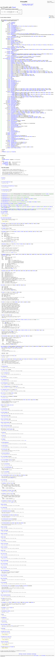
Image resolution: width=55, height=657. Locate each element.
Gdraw (12, 44)
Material (12, 88)
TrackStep (12, 140)
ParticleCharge (13, 100)
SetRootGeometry (13, 122)
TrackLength (13, 133)
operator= (8, 151)
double (12, 252)
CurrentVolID (4, 456)
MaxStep (12, 91)
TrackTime (12, 141)
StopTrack (3, 432)
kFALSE (6, 221)
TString (17, 49)
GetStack (12, 58)
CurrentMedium (4, 211)
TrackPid (12, 137)
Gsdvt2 (12, 68)
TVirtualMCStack (7, 58)
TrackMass (12, 134)
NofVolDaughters (13, 97)
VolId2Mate (4, 379)
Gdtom (12, 46)
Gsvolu (12, 74)
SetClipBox (4, 602)
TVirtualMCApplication (5, 159)
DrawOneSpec (13, 37)
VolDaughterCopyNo (14, 142)
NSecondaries (13, 99)
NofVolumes (12, 98)
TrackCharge (13, 132)
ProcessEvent (13, 106)
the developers (44, 655)
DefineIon (12, 33)
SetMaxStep (12, 119)
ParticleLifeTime (13, 101)
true (25, 440)
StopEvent (3, 435)
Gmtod (12, 62)
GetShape (12, 57)
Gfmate (12, 60)
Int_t (9, 25)
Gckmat (3, 228)
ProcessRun (12, 107)
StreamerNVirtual (13, 131)
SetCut (12, 113)
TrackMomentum (13, 135)
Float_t (14, 46)
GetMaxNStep (4, 507)
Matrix (12, 90)
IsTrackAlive (5, 578)
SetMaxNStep (13, 118)
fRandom (6, 644)
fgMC (5, 215)
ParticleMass (13, 102)
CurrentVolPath (13, 31)
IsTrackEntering (5, 560)
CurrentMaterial (4, 475)
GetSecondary (13, 56)
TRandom (8, 55)
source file (31, 4)
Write (2, 360)
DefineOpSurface (13, 34)
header (6, 20)
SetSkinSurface (13, 123)
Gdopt (3, 598)
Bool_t (9, 33)
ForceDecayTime (4, 453)
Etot (11, 39)
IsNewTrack (12, 80)
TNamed (14, 7)
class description (24, 4)
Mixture (12, 96)
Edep (11, 38)
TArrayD (15, 50)
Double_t (27, 33)
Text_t (7, 369)
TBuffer (15, 130)
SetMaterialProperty (14, 115)
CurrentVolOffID (5, 459)
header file (28, 4)
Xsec (11, 147)
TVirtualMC (4, 151)
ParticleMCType (13, 103)
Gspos (12, 70)
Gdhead (3, 607)
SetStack (12, 124)
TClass (9, 24)
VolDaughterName (7, 386)
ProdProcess (12, 108)
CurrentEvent (13, 25)
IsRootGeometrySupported (15, 81)
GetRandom (12, 55)
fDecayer (6, 639)
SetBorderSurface (4, 195)
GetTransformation (13, 59)
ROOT (9, 174)
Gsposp (12, 71)
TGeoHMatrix (27, 59)
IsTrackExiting (5, 563)
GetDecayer (12, 48)
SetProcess (12, 120)
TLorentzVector (25, 56)
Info (2, 219)
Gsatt (11, 64)
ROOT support (36, 655)
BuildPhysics (13, 23)
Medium (12, 92)
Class (11, 24)
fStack (6, 634)
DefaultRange (13, 32)
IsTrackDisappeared (6, 570)
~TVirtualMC (13, 22)
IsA (11, 79)
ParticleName (13, 104)
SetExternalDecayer (14, 114)
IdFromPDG (13, 76)
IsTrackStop (12, 87)
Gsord (12, 69)
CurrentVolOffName (14, 30)
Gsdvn (3, 292)
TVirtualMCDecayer (7, 48)
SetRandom (12, 121)
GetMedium (4, 346)
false (5, 626)
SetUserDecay (13, 125)
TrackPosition (13, 138)
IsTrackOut (12, 86)
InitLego (12, 78)
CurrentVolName (6, 463)
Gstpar (12, 73)
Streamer (12, 130)
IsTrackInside (13, 85)
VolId (3, 369)
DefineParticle (13, 36)
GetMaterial (12, 49)
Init (11, 77)
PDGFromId (13, 105)
